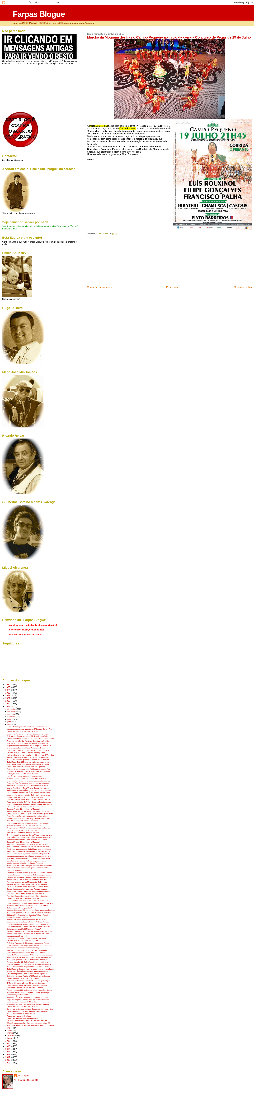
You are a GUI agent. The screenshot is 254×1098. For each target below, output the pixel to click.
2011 (8, 1057)
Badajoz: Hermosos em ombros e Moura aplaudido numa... (30, 931)
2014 (8, 1049)
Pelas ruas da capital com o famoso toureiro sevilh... (28, 844)
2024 (8, 690)
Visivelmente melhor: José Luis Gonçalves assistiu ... (28, 985)
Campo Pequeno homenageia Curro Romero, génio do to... (30, 814)
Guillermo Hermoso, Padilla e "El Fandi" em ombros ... (28, 976)
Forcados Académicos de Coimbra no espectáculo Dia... (29, 771)
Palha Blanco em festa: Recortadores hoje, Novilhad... (28, 764)
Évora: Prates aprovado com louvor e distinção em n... (28, 727)
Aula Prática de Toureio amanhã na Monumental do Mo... (30, 837)
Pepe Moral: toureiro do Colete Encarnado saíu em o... (29, 802)
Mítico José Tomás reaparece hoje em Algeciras (26, 767)
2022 (8, 695)
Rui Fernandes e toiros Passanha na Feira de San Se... (29, 800)
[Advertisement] (113, 261)
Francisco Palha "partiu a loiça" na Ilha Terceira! (26, 894)
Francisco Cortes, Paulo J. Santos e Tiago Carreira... (28, 896)
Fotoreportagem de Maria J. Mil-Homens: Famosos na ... (29, 959)
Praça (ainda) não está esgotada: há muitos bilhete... (28, 816)
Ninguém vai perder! (15, 870)
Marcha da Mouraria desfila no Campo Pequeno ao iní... (29, 858)
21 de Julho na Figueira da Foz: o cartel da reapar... (28, 807)
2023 (8, 693)
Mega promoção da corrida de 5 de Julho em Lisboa (28, 1000)
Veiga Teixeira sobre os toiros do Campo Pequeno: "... (28, 952)
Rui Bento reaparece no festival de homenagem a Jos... (29, 875)
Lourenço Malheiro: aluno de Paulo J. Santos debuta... (29, 887)
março (10, 1033)
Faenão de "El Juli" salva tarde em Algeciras (24, 776)
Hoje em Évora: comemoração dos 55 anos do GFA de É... (30, 755)
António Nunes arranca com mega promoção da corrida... (30, 818)
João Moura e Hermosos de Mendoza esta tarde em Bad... (30, 969)
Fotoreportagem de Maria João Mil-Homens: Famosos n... (30, 912)
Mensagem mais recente (99, 287)
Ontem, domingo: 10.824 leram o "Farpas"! (24, 929)
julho (9, 722)
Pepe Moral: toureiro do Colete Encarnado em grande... (29, 891)
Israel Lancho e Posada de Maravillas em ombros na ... (29, 1002)
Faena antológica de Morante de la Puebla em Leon (28, 934)
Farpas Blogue (39, 14)
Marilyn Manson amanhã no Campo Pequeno (25, 863)
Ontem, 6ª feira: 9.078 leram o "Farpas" (23, 731)
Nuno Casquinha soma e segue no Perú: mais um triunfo (29, 865)
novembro (11, 711)
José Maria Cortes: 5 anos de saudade (22, 821)
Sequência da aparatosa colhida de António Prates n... (29, 922)
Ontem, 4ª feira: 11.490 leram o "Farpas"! (23, 809)
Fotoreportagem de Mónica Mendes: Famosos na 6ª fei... (30, 924)
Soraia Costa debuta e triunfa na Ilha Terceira (25, 797)
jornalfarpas (23, 1075)
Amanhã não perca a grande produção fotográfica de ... (29, 854)
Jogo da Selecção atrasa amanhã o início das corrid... (28, 757)
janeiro (10, 1038)
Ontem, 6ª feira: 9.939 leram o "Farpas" (23, 1006)
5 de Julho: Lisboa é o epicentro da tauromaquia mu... (28, 967)
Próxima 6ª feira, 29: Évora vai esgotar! (22, 941)
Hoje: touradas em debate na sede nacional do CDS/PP (29, 804)
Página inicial (173, 287)
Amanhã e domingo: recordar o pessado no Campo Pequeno (31, 1025)
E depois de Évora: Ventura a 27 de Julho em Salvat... (29, 736)
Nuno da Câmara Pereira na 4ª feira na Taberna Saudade (30, 955)
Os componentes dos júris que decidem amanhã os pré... (30, 1009)
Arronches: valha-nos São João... (20, 917)
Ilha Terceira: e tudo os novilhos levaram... (24, 832)
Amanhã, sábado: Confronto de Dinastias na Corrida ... (29, 741)
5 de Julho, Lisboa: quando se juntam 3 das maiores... (29, 760)
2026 (8, 684)
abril (9, 1030)
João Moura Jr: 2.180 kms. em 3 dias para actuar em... (29, 762)
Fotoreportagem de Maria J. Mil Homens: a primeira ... (28, 974)
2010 (8, 1060)
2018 (8, 706)
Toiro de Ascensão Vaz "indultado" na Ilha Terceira (27, 884)
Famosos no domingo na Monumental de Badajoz (27, 882)
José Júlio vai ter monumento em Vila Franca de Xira (28, 847)
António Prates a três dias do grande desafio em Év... (28, 868)
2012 (8, 1054)
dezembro (11, 709)
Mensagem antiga (243, 287)
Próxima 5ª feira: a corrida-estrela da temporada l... (27, 753)
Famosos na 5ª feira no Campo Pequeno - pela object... (29, 981)
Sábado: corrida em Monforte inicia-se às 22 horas (27, 840)
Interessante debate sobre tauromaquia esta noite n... (28, 781)
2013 (8, 1051)
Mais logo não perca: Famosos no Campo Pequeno (27, 997)
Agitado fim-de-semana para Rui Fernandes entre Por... (29, 769)
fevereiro (11, 1035)
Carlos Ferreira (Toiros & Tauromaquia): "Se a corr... (27, 938)
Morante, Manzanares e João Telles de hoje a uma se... (29, 795)
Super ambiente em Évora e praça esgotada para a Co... (30, 746)
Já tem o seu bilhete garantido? (19, 908)
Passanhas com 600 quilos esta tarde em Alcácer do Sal (29, 990)
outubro (10, 714)
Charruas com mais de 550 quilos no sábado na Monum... (30, 873)
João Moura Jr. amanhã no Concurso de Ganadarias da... (30, 790)
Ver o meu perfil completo (26, 1080)
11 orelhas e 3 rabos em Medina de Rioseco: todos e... (29, 1004)
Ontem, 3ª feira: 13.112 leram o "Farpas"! (23, 842)
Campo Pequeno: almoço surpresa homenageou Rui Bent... (31, 903)
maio (9, 1028)
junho (9, 724)
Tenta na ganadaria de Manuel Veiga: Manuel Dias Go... (29, 851)
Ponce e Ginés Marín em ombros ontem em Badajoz (28, 971)
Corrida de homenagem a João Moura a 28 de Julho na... (30, 849)
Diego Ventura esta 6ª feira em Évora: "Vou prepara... (28, 901)
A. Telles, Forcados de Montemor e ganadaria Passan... (29, 943)
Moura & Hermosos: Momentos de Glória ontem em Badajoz (31, 910)
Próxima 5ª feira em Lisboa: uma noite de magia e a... (28, 743)
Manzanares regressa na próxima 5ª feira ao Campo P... (29, 729)
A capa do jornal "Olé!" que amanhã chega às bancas (28, 828)
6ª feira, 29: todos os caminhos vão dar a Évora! (26, 920)
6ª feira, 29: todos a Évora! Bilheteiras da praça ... (27, 983)
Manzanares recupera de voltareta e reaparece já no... (29, 856)
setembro (11, 717)
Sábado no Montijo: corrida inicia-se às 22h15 (25, 825)
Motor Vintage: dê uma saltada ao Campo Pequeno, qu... (30, 957)
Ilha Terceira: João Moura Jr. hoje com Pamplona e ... (28, 950)
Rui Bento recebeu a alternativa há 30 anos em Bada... (29, 927)
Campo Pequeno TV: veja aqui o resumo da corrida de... (29, 945)
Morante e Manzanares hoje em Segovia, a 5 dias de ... (29, 734)
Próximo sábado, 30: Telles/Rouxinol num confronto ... (28, 962)
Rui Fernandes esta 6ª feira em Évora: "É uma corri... (28, 823)
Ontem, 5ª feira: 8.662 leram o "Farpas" (23, 774)
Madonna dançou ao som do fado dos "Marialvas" (27, 778)
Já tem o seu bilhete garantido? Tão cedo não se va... (28, 811)
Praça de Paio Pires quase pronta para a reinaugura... (28, 783)
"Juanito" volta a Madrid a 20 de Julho (22, 830)
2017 (8, 1041)
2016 (8, 1043)
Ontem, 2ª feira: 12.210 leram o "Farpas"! (23, 898)
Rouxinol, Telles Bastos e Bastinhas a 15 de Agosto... (28, 905)
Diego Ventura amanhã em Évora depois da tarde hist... (29, 793)
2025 (8, 687)
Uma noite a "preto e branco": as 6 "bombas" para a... (28, 750)
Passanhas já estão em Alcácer (19, 995)
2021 (8, 698)
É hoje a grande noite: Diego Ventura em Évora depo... (29, 748)
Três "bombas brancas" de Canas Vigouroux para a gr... (29, 835)
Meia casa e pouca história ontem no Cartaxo (25, 988)
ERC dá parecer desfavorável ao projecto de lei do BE (28, 1023)
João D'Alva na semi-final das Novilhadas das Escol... (28, 785)
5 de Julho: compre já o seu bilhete (21, 1014)
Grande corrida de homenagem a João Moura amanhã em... (31, 738)
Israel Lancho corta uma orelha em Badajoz (24, 1018)
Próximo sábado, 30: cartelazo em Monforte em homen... (29, 964)
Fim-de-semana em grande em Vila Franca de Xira (27, 879)
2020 (8, 701)
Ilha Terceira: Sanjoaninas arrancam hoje (23, 948)
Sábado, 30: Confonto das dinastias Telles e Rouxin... (28, 915)
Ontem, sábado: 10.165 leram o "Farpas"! (23, 978)
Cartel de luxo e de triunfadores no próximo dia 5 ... (27, 861)
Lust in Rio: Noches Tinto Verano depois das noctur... (28, 788)
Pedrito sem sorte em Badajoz (19, 1016)
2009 (8, 1063)
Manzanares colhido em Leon (19, 936)
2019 (8, 704)
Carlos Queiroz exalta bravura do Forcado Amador (27, 889)
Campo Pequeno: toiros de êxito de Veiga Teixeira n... (28, 1011)
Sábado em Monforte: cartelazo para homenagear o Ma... (30, 877)
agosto (10, 719)
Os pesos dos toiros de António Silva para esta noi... (28, 1021)
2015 (8, 1046)
